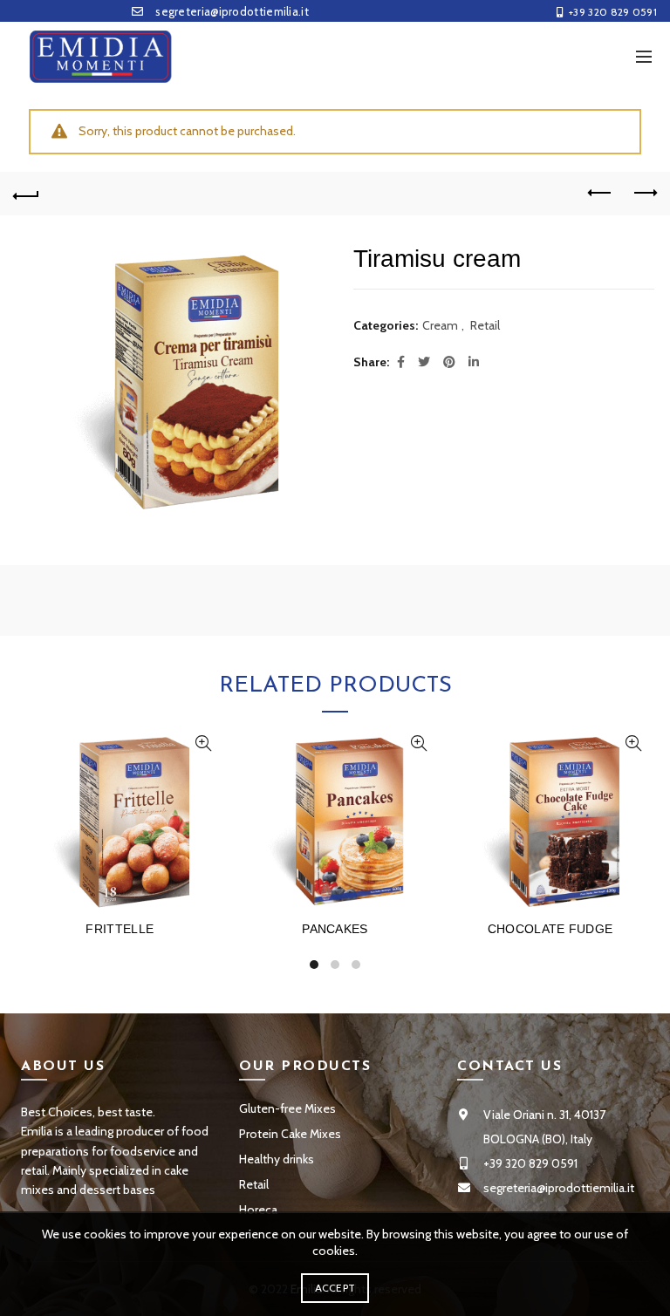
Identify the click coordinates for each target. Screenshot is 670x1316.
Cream (440, 325)
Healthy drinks (276, 1159)
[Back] (26, 193)
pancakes (334, 929)
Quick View (203, 743)
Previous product (600, 193)
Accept (335, 1287)
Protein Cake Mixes (290, 1134)
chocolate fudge (550, 929)
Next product (644, 193)
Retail (485, 325)
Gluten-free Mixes (287, 1108)
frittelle (119, 929)
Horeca (258, 1209)
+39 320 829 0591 (613, 11)
